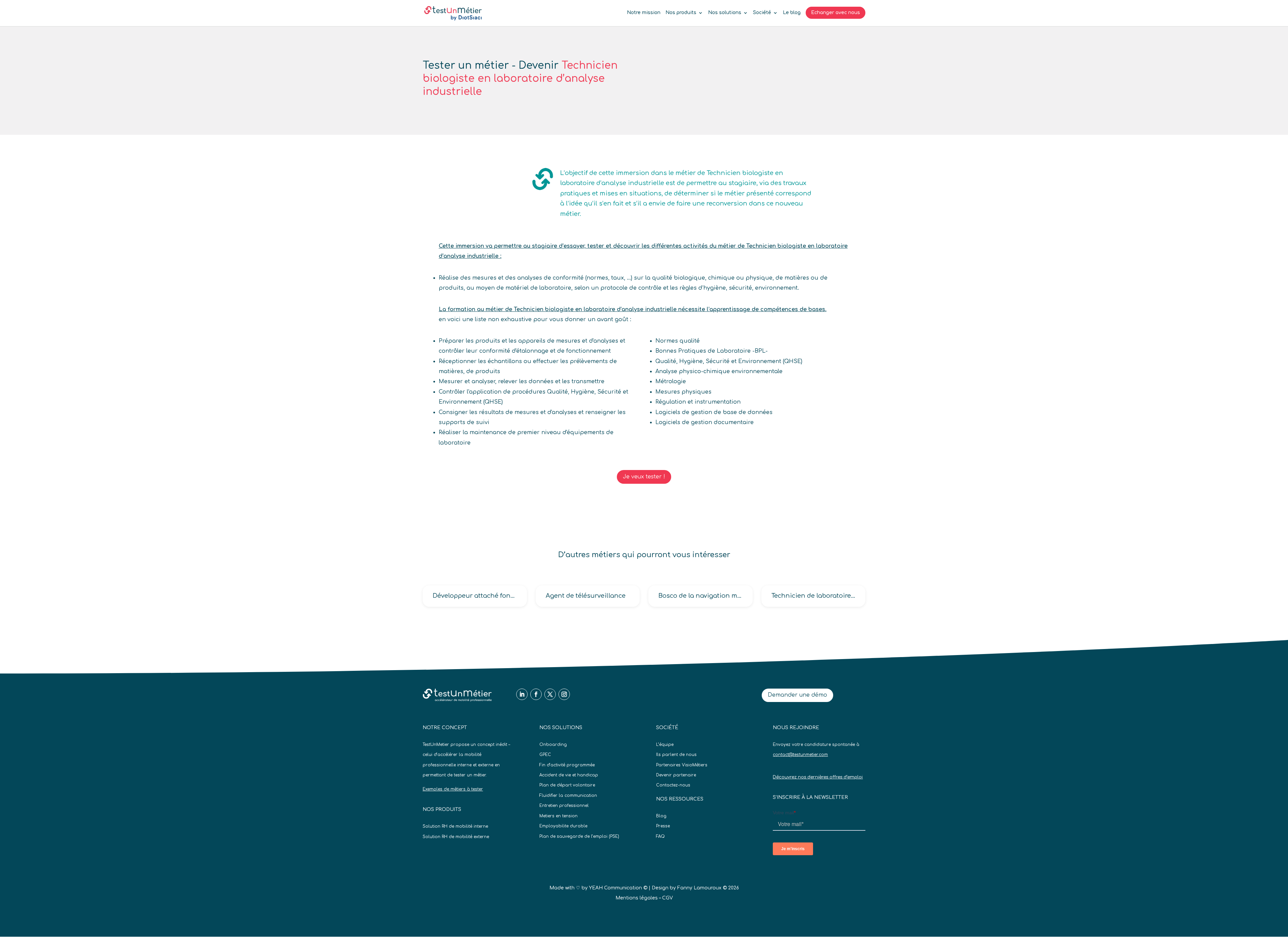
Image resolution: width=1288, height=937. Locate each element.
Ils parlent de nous (676, 754)
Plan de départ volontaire (567, 785)
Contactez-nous (673, 785)
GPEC (545, 754)
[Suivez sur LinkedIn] (522, 694)
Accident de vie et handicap (568, 775)
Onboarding (553, 744)
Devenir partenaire (676, 775)
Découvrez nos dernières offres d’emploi (818, 777)
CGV (667, 897)
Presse (663, 826)
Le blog (792, 12)
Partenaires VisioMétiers (681, 765)
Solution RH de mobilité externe (456, 836)
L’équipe (665, 744)
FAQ (660, 836)
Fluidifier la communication (568, 795)
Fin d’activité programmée (567, 765)
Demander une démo (797, 695)
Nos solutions (724, 12)
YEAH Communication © (618, 887)
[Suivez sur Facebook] (536, 694)
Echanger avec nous (835, 12)
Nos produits (680, 12)
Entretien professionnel (564, 805)
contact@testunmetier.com (800, 754)
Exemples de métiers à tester (453, 789)
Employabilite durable (563, 826)
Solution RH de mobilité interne (455, 826)
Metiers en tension (558, 816)
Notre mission (643, 12)
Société (762, 12)
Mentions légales (636, 897)
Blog (661, 816)
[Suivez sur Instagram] (564, 694)
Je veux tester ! (644, 477)
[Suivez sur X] (550, 694)
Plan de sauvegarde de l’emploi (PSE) (579, 836)
